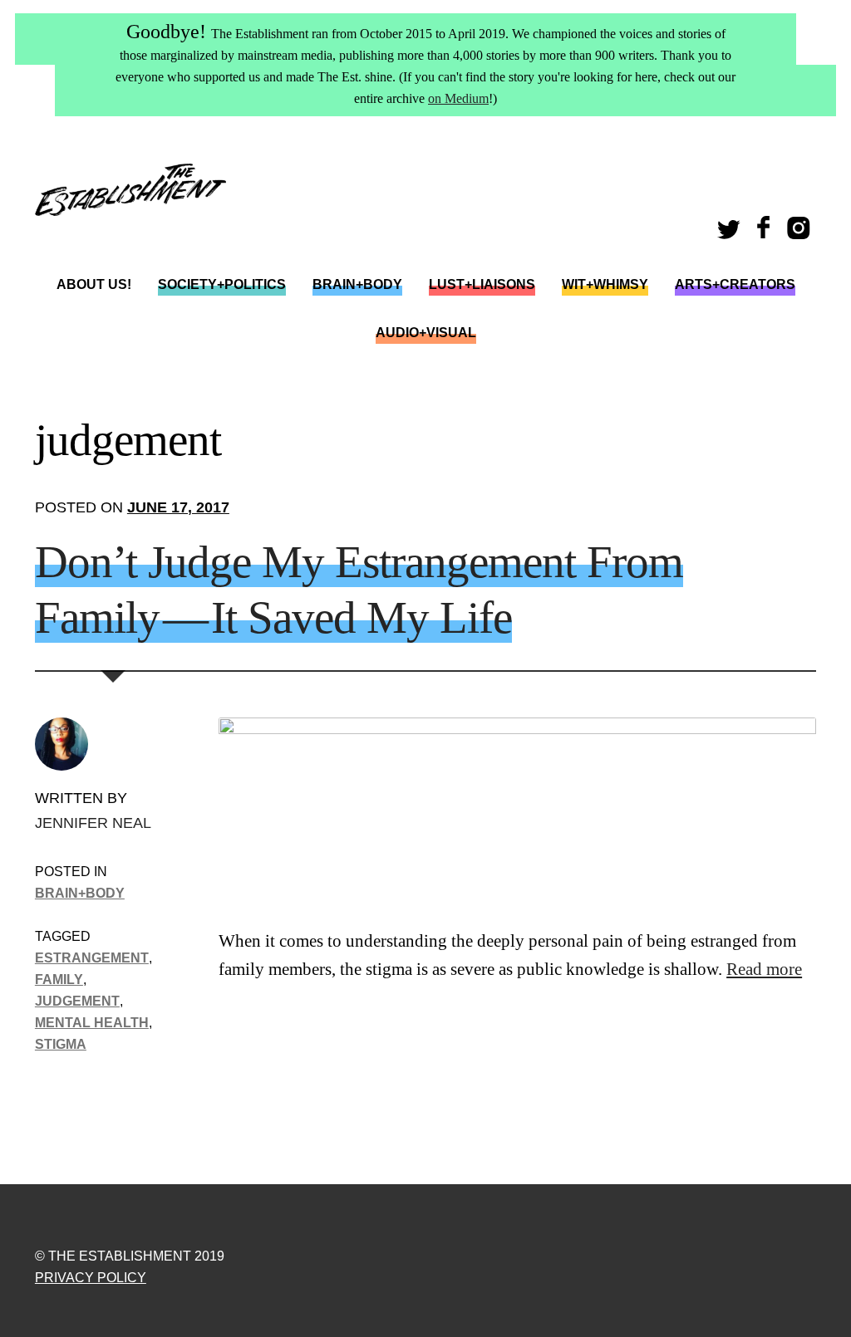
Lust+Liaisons (482, 284)
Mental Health (92, 1022)
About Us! (94, 284)
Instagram (801, 233)
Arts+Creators (735, 284)
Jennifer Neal (93, 822)
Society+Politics (222, 284)
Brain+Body (357, 284)
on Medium (458, 98)
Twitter (731, 233)
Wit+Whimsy (605, 284)
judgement (77, 1000)
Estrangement (92, 957)
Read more (764, 969)
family (59, 979)
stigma (60, 1043)
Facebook (765, 233)
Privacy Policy (90, 1278)
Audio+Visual (426, 333)
